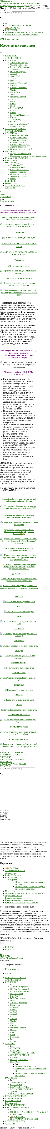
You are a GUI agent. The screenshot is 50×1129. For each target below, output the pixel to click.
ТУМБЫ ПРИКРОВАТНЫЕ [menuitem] (22, 1053)
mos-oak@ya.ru (23, 6)
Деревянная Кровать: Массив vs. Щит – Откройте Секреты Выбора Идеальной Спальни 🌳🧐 (19, 532)
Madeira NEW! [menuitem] (16, 994)
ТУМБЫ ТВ (19, 629)
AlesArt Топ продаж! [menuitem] (19, 987)
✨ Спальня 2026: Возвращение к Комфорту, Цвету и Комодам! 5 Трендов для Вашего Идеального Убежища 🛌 (19, 567)
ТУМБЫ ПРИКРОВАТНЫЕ (19, 715)
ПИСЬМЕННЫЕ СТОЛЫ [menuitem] (21, 1094)
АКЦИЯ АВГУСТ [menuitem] (13, 980)
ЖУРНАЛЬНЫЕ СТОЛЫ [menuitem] (21, 1089)
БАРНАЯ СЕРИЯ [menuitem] (13, 1101)
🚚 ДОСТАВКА (12, 28)
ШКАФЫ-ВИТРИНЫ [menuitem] (19, 1087)
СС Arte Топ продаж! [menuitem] (19, 989)
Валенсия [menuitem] (14, 1037)
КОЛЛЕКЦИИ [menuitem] (11, 982)
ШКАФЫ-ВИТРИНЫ (19, 663)
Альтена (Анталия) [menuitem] (18, 1003)
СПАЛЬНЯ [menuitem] (10, 1044)
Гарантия (14, 880)
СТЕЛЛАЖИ (19, 641)
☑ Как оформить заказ (15, 871)
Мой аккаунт (10, 891)
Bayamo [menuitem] (13, 1039)
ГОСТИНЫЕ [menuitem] (11, 1078)
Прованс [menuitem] (14, 1030)
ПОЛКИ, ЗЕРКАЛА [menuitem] (19, 1060)
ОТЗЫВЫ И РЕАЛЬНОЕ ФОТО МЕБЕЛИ (24, 32)
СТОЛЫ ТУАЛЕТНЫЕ (19, 727)
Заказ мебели (11, 873)
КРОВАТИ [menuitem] (15, 1048)
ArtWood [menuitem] (14, 1007)
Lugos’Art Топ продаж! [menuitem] (20, 991)
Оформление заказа (13, 896)
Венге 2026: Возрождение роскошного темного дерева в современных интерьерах (19, 580)
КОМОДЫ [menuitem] (15, 1050)
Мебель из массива (17, 45)
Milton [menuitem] (13, 1041)
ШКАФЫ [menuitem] (14, 1057)
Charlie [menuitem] (13, 1021)
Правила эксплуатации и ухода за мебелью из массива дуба (30, 887)
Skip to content (6, 1)
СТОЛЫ (19, 606)
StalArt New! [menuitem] (15, 1005)
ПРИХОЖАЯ (19, 685)
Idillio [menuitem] (12, 1016)
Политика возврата (13, 898)
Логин (8, 973)
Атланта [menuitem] (13, 1019)
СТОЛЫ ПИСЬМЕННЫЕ (19, 739)
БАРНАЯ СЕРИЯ (19, 673)
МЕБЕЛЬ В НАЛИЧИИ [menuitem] (15, 978)
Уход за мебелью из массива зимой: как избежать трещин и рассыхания (19, 516)
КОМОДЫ (19, 651)
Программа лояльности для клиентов (21, 35)
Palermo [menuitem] (13, 1009)
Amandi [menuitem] (13, 1014)
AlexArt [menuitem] (13, 1012)
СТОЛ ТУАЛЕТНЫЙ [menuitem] (19, 1055)
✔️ (6, 23)
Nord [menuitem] (12, 1000)
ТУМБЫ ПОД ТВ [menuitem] (18, 1082)
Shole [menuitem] (12, 1023)
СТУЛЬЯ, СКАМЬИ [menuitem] (14, 1098)
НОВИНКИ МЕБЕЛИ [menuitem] (15, 1105)
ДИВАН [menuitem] (14, 1091)
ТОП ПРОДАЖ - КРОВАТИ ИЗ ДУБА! (19, 278)
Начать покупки (12, 969)
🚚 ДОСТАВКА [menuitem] (17, 1117)
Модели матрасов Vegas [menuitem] (25, 1066)
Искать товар (6, 13)
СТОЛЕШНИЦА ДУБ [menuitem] (15, 1121)
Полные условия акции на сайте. (19, 218)
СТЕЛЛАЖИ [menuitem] (16, 1085)
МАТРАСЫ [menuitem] (15, 1062)
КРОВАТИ (19, 597)
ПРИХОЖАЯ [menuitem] (11, 1103)
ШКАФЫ (19, 695)
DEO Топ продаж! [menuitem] (18, 998)
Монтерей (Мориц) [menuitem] (18, 1028)
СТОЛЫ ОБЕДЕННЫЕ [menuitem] (15, 1096)
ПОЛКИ (19, 705)
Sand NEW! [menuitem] (15, 996)
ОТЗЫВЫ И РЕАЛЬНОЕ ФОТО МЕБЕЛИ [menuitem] (29, 1112)
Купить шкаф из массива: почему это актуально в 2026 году (19, 549)
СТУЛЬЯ (19, 616)
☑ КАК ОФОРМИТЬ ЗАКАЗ (18, 25)
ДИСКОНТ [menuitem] (10, 1123)
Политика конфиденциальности (19, 900)
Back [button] (12, 984)
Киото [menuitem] (13, 1025)
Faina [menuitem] (12, 1034)
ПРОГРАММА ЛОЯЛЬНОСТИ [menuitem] (24, 1119)
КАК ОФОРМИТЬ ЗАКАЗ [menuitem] (17, 1107)
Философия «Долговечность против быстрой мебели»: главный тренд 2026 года (19, 500)
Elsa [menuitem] (12, 1032)
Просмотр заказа (7, 201)
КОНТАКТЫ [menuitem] (16, 1114)
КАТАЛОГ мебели (13, 875)
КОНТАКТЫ (11, 30)
